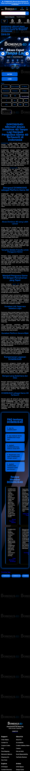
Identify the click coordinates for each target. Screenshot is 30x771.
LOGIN (10, 79)
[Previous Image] (3, 53)
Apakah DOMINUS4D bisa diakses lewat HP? (13, 446)
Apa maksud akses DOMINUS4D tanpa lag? (14, 437)
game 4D (16, 284)
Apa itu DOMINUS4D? (12, 429)
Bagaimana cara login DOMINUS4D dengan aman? (13, 456)
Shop (2, 9)
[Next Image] (27, 53)
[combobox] (13, 13)
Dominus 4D (13, 168)
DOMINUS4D (5, 143)
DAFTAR (9, 74)
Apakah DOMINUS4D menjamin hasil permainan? (12, 466)
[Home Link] (11, 9)
